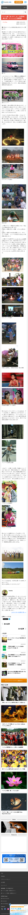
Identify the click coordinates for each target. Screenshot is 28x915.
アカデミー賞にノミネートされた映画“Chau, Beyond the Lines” (12, 812)
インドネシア (5, 669)
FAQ (2, 873)
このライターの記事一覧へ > (18, 612)
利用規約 (3, 876)
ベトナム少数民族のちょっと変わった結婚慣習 (12, 747)
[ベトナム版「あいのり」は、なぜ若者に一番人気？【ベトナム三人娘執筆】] (9, 619)
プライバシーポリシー (5, 879)
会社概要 (3, 882)
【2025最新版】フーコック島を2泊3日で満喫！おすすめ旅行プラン (17, 655)
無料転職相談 (18, 2)
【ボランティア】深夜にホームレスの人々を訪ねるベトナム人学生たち (13, 724)
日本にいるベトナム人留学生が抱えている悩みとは (13, 702)
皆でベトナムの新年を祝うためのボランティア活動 (13, 769)
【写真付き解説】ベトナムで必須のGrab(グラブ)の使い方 (16, 647)
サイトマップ (4, 885)
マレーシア (5, 635)
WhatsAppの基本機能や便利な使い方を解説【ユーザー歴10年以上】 (17, 672)
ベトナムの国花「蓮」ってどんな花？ (10, 790)
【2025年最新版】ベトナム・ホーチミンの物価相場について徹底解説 (16, 664)
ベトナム (5, 7)
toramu (11, 590)
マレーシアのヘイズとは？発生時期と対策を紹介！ (17, 638)
